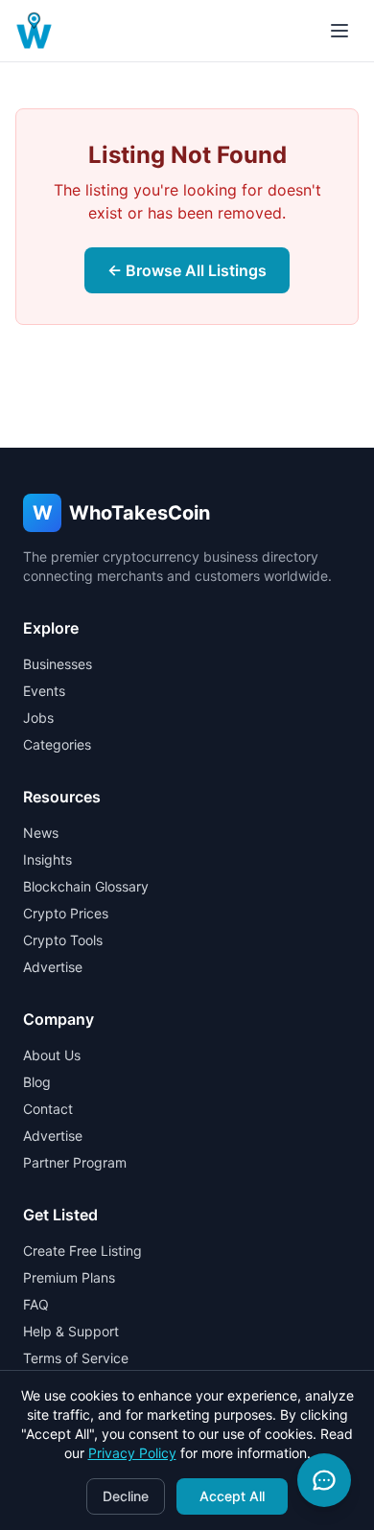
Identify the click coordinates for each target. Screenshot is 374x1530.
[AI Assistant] (324, 1480)
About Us (52, 1055)
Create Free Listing (82, 1250)
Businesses (57, 664)
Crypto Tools (63, 940)
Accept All (232, 1496)
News (40, 832)
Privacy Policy (132, 1453)
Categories (57, 744)
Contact (48, 1109)
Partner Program (75, 1162)
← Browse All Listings (187, 270)
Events (44, 691)
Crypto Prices (65, 913)
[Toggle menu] (339, 31)
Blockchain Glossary (86, 886)
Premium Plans (69, 1277)
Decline (126, 1496)
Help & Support (71, 1331)
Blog (37, 1082)
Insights (47, 859)
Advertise (52, 967)
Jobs (38, 717)
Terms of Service (76, 1358)
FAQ (36, 1304)
